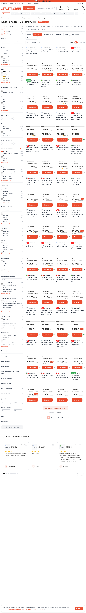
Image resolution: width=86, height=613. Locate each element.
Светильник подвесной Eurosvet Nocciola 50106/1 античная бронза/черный (77, 162)
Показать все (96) (5, 64)
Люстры (14, 14)
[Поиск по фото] (52, 8)
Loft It (66, 69)
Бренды (43, 29)
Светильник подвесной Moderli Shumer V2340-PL (47, 357)
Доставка (17, 3)
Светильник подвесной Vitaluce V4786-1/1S (62, 97)
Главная (3, 18)
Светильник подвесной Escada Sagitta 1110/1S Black (77, 292)
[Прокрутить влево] (81, 14)
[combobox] (47, 8)
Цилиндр (58, 34)
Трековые (57, 14)
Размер (67, 26)
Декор (80, 26)
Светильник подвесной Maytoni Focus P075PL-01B (62, 162)
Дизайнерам (36, 3)
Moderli (81, 329)
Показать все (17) (5, 110)
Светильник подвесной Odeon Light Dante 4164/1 (47, 259)
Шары (66, 34)
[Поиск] (55, 8)
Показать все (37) (5, 82)
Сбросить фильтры (13, 427)
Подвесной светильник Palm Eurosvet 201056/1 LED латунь (77, 390)
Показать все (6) (5, 346)
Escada (51, 167)
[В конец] (68, 417)
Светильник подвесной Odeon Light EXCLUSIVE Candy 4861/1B (47, 325)
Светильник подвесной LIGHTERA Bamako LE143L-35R (77, 227)
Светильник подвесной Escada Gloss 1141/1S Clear (47, 162)
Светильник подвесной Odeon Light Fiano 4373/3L (47, 292)
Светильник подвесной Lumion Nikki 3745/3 (77, 64)
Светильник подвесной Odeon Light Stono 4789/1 (32, 390)
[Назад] (45, 417)
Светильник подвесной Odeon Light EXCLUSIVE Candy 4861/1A (47, 195)
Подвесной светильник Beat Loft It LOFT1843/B (62, 64)
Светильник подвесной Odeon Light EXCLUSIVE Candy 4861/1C (77, 259)
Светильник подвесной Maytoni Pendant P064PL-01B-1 (32, 195)
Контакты (28, 3)
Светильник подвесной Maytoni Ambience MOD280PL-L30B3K (32, 162)
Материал (50, 26)
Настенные (36, 14)
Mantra (36, 102)
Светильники (25, 14)
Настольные (46, 14)
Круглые (36, 34)
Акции (6, 14)
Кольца (29, 34)
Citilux (81, 361)
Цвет (37, 26)
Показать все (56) (5, 223)
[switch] (76, 42)
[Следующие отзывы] (81, 473)
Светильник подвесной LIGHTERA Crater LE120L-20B (76, 195)
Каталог (9, 18)
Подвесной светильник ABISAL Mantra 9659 (31, 97)
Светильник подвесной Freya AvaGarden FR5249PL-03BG (32, 64)
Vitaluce (66, 101)
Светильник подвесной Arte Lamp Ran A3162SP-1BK (61, 292)
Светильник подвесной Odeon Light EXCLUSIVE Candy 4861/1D (62, 227)
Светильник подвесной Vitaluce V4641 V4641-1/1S (62, 259)
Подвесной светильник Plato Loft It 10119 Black (77, 97)
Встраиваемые (68, 14)
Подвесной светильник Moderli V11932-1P (77, 325)
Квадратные (75, 34)
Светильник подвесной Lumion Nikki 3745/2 (32, 259)
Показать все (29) (5, 253)
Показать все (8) (5, 272)
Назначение (35, 29)
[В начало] (41, 417)
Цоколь (73, 26)
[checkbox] (2, 26)
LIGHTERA (80, 200)
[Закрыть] (84, 1)
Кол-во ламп (59, 26)
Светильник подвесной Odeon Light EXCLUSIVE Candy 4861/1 (77, 130)
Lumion (81, 68)
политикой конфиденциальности (15, 609)
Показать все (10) (5, 311)
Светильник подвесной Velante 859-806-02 (32, 130)
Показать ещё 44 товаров (54, 408)
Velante (51, 68)
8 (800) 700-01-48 (78, 3)
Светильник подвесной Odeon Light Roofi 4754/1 (62, 325)
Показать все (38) (5, 162)
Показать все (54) (5, 293)
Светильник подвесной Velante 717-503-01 (47, 64)
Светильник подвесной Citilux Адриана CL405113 (62, 390)
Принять (78, 608)
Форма (43, 26)
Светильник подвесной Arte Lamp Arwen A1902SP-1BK (31, 325)
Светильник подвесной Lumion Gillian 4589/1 (32, 357)
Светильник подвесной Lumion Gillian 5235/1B (47, 390)
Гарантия (11, 3)
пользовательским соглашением (35, 609)
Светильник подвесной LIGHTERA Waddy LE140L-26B (47, 227)
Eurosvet (66, 133)
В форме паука (48, 34)
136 (62, 417)
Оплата (23, 3)
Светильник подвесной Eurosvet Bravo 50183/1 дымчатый (61, 130)
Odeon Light (50, 263)
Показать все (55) (5, 202)
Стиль (27, 29)
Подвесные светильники (29, 18)
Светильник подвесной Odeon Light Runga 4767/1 (32, 292)
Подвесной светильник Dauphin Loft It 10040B (46, 97)
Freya (36, 69)
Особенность (30, 26)
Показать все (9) (5, 180)
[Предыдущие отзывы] (77, 473)
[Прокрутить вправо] (83, 14)
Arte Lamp (65, 296)
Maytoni (36, 167)
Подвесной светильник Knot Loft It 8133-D (47, 130)
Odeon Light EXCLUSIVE (79, 134)
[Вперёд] (65, 417)
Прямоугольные (31, 38)
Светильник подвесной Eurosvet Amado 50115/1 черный (31, 227)
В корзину (32, 74)
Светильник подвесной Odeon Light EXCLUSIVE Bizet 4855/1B (62, 357)
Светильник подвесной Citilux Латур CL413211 (77, 357)
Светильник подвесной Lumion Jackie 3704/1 (62, 195)
